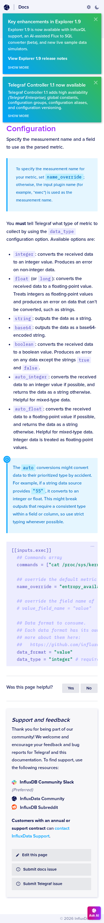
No (89, 688)
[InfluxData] (7, 7)
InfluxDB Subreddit (39, 807)
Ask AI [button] (94, 915)
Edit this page (34, 855)
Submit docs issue (40, 869)
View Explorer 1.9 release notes (37, 58)
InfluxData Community (42, 798)
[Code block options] (92, 546)
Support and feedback (41, 719)
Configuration (31, 129)
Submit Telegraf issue (42, 883)
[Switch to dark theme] (97, 7)
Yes (71, 688)
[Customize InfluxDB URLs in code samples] (89, 7)
